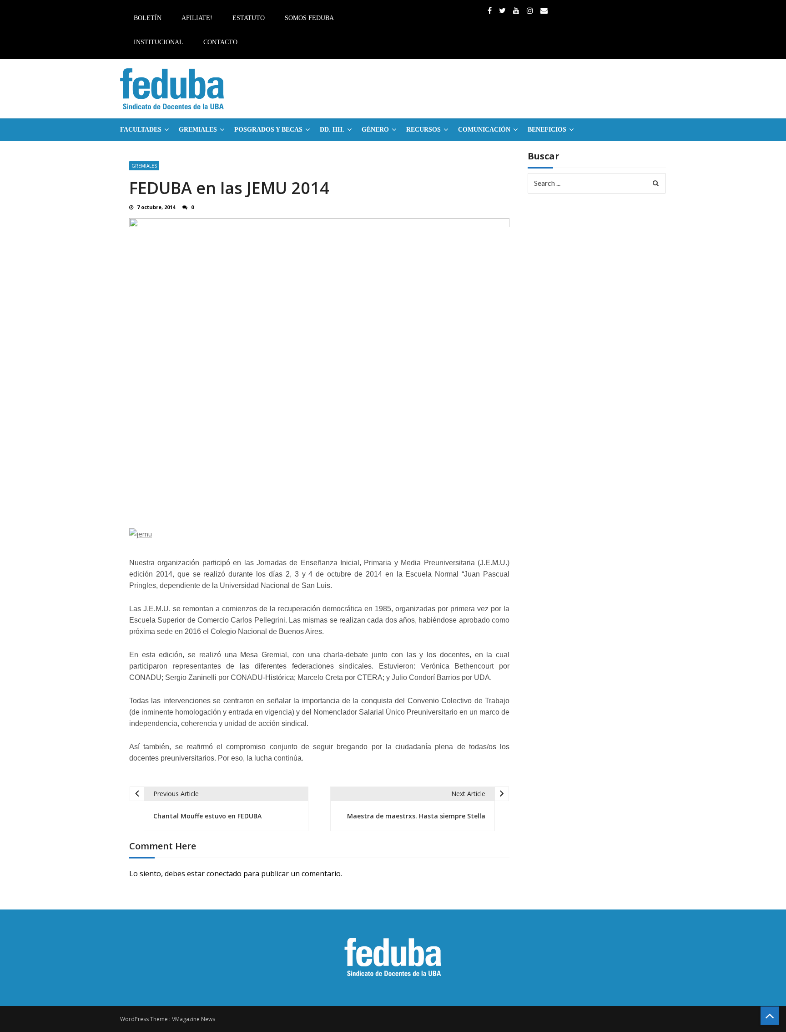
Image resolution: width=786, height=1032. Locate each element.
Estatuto (248, 18)
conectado (224, 874)
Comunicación (484, 129)
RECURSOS (423, 129)
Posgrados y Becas (268, 129)
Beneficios (547, 129)
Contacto (220, 42)
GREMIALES (198, 129)
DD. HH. (332, 129)
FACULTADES (140, 129)
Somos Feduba (309, 18)
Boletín (147, 18)
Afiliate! (196, 18)
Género (375, 129)
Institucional (158, 42)
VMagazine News (193, 1019)
